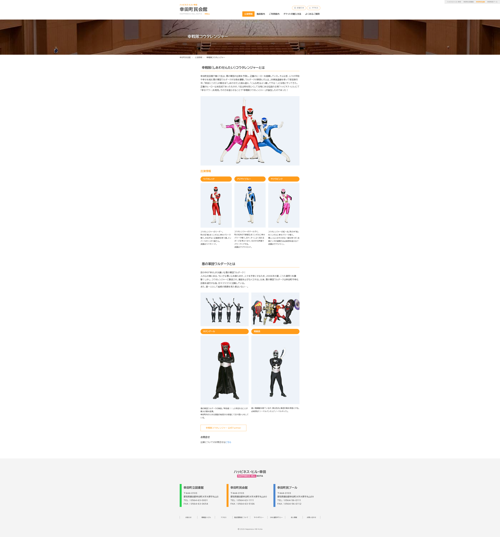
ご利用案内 (274, 14)
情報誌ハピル (206, 517)
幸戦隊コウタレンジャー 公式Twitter (223, 428)
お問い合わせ (311, 517)
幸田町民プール (492, 1)
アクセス (313, 8)
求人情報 (294, 517)
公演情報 (248, 14)
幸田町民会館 (185, 57)
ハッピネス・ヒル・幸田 (454, 1)
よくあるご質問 (312, 14)
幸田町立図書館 (469, 1)
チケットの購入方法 (292, 14)
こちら (228, 442)
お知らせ (299, 8)
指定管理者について (241, 517)
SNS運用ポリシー (276, 517)
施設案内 (261, 14)
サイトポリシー (259, 517)
